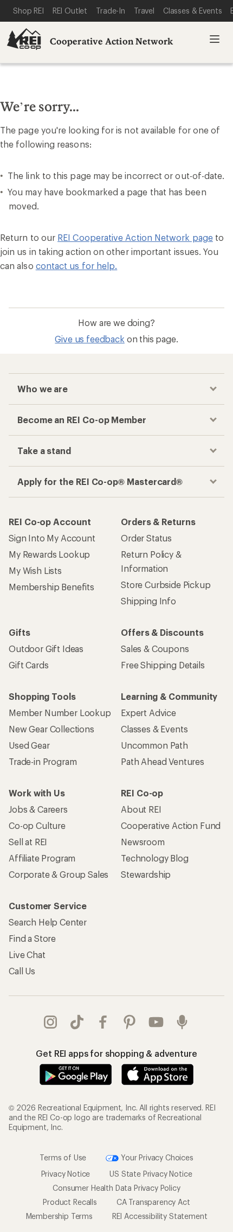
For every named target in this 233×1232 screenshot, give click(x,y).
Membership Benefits (51, 587)
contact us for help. (77, 265)
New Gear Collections (51, 729)
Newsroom (143, 842)
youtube (156, 1022)
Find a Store (32, 938)
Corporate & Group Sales (58, 874)
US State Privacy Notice (150, 1173)
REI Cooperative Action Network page (135, 237)
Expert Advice (148, 712)
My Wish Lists (35, 570)
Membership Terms (59, 1216)
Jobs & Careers (38, 809)
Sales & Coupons (155, 648)
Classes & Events (154, 729)
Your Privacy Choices (156, 1157)
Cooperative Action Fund (171, 825)
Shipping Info (148, 601)
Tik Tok (77, 1022)
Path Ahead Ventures (162, 761)
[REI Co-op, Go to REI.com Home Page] (24, 39)
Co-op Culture (37, 825)
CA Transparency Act (153, 1202)
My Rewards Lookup (49, 554)
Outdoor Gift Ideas (46, 648)
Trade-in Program (42, 761)
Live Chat (27, 954)
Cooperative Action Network (111, 41)
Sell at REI (28, 842)
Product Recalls (70, 1202)
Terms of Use (63, 1157)
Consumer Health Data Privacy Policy (116, 1187)
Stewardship (146, 874)
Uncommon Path (154, 745)
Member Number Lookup (60, 712)
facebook (103, 1022)
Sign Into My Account (52, 538)
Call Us (22, 971)
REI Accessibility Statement (160, 1216)
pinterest (130, 1022)
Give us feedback (89, 339)
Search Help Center (48, 922)
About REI (141, 809)
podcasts (182, 1022)
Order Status (146, 538)
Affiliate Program (42, 858)
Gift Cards (28, 665)
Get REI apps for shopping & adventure (116, 1053)
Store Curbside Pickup (166, 584)
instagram (51, 1022)
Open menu (214, 39)
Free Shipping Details (163, 665)
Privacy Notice (65, 1173)
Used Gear (29, 745)
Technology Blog (155, 858)
